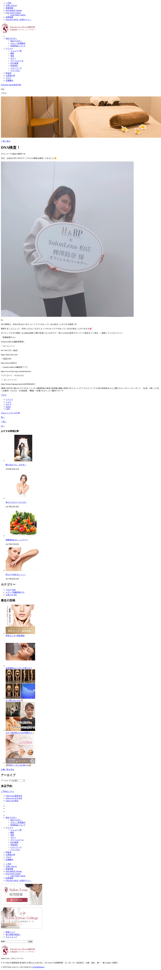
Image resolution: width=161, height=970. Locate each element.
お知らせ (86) (11, 595)
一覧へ (4, 422)
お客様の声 (10, 76)
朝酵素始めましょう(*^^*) (17, 540)
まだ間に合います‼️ (14, 700)
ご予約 (8, 3)
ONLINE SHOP (7, 85)
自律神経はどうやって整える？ (19, 668)
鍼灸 (12, 53)
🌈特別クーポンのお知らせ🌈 (18, 765)
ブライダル (15, 71)
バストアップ (16, 68)
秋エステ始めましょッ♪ (15, 574)
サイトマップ (11, 937)
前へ (3, 417)
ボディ (13, 58)
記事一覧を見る (7, 770)
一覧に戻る (5, 141)
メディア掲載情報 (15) (15, 592)
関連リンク (10, 932)
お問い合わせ (11, 5)
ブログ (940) (11, 590)
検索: (3, 941)
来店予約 (17, 85)
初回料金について (17, 46)
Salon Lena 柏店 (12, 801)
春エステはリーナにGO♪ (16, 502)
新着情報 (9, 8)
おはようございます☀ (10, 413)
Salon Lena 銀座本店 (14, 796)
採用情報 (9, 17)
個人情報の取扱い (13, 934)
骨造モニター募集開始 (15, 636)
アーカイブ (5, 780)
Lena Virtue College (13, 13)
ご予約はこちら (7, 791)
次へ (3, 426)
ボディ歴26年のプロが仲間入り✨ (20, 733)
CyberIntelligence (38, 967)
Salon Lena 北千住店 (14, 798)
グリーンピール (17, 61)
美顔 (12, 56)
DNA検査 (14, 63)
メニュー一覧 (16, 51)
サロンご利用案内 (17, 43)
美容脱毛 (14, 66)
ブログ (8, 78)
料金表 (8, 73)
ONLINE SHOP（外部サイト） (18, 20)
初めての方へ (11, 38)
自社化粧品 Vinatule (14, 10)
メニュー (9, 48)
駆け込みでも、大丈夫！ (16, 465)
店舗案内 (9, 80)
